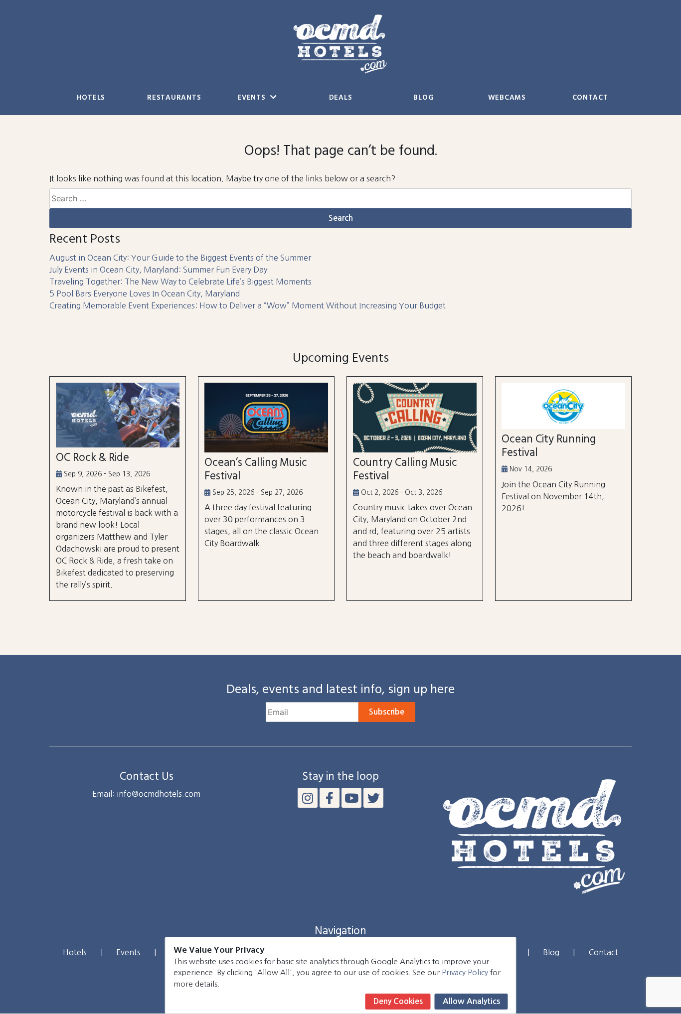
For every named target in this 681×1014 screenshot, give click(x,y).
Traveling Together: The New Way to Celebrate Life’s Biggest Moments (180, 282)
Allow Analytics (471, 1001)
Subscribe (386, 712)
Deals (340, 98)
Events (252, 98)
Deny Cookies (398, 1001)
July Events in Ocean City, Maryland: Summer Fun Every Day (158, 270)
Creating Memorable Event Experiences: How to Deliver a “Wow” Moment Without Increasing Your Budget (247, 305)
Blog (423, 98)
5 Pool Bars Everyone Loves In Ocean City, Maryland (144, 293)
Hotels (91, 98)
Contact (590, 98)
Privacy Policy (465, 972)
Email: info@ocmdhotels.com (146, 794)
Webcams (507, 98)
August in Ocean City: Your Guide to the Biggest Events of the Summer (180, 258)
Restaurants (174, 98)
